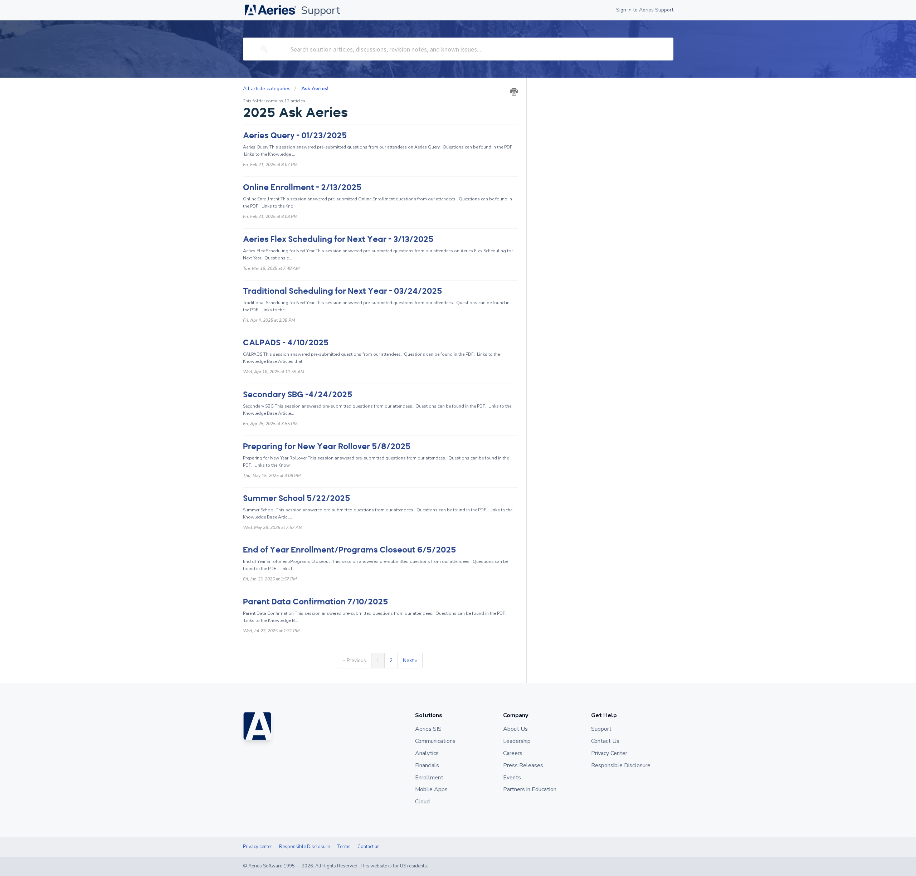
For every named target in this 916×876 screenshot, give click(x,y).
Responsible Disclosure (304, 846)
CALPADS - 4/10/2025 (286, 342)
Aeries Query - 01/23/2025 (295, 135)
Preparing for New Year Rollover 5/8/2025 (327, 446)
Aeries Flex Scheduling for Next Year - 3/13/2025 (338, 239)
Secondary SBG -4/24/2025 (297, 394)
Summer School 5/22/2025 (296, 498)
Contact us (368, 846)
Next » (410, 660)
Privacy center (257, 846)
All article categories (267, 88)
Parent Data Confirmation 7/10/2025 (315, 602)
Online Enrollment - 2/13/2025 (302, 187)
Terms (344, 846)
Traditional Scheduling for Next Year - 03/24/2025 (342, 291)
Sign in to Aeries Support (644, 9)
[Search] (264, 49)
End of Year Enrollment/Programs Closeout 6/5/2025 (349, 550)
